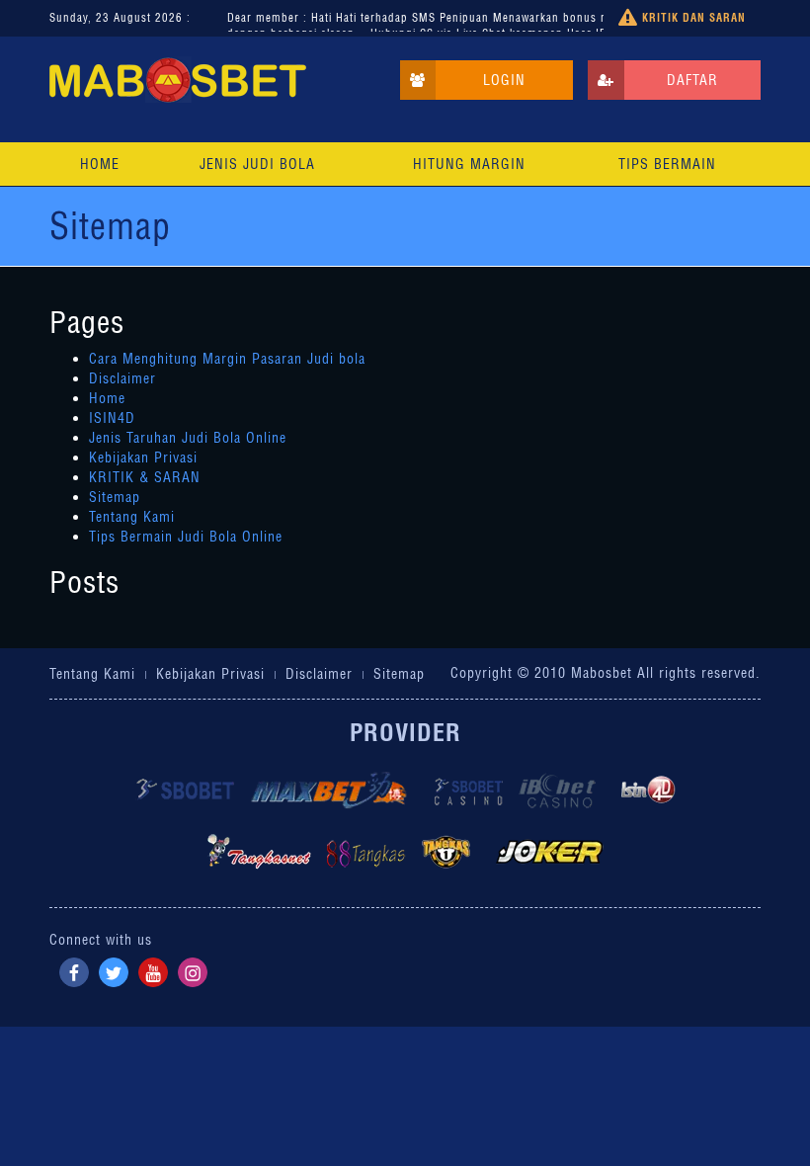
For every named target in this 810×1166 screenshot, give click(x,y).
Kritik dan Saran (692, 18)
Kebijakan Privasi (143, 457)
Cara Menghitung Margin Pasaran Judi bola (227, 359)
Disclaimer (122, 378)
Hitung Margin (469, 164)
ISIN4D (112, 418)
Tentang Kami (132, 517)
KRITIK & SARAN (145, 477)
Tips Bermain (667, 164)
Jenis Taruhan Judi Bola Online (187, 438)
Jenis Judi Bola (257, 164)
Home (100, 164)
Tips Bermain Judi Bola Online (186, 536)
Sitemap (114, 497)
